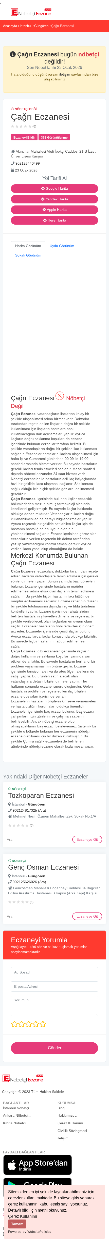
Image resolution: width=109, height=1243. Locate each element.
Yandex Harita (56, 199)
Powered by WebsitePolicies (29, 1232)
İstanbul (25, 26)
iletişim (65, 74)
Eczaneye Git (87, 839)
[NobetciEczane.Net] (30, 12)
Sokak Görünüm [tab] (28, 255)
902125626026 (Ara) (29, 882)
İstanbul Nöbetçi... (17, 1108)
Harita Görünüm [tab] (28, 246)
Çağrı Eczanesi (62, 26)
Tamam (17, 1224)
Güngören (41, 26)
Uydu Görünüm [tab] (62, 246)
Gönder (54, 1048)
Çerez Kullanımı (22, 1216)
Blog (61, 1108)
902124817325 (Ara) (29, 810)
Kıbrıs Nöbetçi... (16, 1123)
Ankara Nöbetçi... (17, 1115)
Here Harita (56, 220)
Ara (9, 839)
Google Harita (56, 188)
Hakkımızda (67, 1115)
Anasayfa (10, 26)
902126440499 (27, 163)
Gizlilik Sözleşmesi (72, 1131)
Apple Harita (56, 210)
